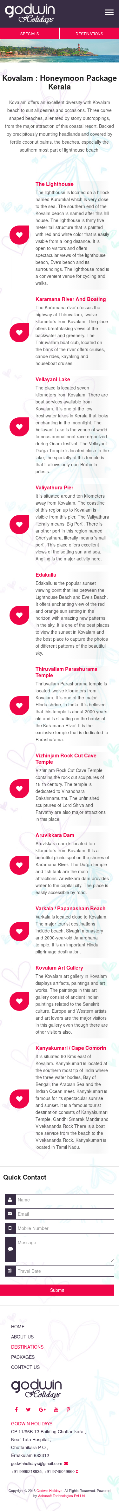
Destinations (27, 1347)
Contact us (25, 1367)
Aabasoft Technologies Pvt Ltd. (62, 1495)
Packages (23, 1357)
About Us (22, 1336)
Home (17, 1326)
